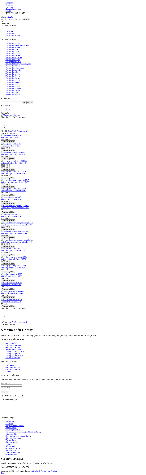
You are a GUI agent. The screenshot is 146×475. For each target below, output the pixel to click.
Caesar (7, 109)
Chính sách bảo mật (12, 369)
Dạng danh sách (22, 131)
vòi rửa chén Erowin (12, 95)
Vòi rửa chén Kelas (12, 43)
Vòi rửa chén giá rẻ (12, 72)
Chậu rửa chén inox (12, 438)
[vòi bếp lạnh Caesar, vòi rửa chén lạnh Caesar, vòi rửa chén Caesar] (11, 300)
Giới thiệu (9, 5)
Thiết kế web (35, 471)
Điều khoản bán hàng (13, 367)
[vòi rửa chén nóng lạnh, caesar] (13, 171)
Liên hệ (8, 11)
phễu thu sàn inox (11, 442)
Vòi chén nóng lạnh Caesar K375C (13, 259)
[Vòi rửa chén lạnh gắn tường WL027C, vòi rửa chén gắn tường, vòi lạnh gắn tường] (15, 206)
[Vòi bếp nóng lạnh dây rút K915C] (14, 152)
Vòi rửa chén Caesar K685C (11, 199)
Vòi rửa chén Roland (13, 88)
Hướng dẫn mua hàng (13, 9)
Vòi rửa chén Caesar (12, 47)
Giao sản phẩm (10, 343)
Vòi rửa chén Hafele (12, 90)
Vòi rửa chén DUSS (12, 56)
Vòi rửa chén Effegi (12, 86)
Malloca (8, 444)
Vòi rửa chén (10, 440)
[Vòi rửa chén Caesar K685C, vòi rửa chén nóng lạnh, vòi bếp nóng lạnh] (11, 197)
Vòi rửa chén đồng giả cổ (14, 68)
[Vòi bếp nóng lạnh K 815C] (11, 135)
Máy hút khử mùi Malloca (14, 426)
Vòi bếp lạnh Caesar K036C (11, 285)
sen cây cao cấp (11, 454)
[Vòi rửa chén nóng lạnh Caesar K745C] (15, 180)
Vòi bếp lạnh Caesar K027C (11, 302)
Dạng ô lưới (12, 131)
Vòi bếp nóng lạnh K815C (10, 137)
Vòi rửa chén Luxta (12, 60)
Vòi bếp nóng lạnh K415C (10, 146)
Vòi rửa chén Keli (11, 84)
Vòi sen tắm (9, 422)
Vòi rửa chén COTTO (13, 58)
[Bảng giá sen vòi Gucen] (10, 115)
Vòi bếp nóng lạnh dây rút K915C (13, 154)
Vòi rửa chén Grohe (12, 82)
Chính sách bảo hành (13, 345)
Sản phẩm (9, 7)
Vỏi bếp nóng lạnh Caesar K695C (13, 191)
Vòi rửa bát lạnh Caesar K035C (12, 293)
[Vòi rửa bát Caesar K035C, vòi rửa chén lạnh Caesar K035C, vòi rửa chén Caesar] (12, 291)
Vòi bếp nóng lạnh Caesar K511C (13, 250)
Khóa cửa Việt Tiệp (12, 452)
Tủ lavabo (9, 424)
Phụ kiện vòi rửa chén (13, 62)
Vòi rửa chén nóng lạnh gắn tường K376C (16, 242)
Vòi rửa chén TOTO (12, 51)
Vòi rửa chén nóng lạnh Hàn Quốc (18, 64)
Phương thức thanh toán (14, 356)
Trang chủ (9, 3)
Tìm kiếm (26, 19)
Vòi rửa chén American (13, 53)
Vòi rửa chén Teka (12, 92)
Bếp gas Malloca (11, 446)
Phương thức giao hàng (13, 354)
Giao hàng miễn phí (12, 347)
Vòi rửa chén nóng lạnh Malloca (17, 45)
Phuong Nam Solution (49, 471)
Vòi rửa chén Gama (12, 66)
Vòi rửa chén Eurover (13, 80)
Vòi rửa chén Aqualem (13, 70)
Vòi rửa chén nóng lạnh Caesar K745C (15, 182)
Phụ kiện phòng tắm (12, 430)
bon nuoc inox (10, 450)
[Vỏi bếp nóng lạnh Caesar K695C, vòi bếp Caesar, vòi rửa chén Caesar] (13, 189)
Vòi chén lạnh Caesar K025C (11, 276)
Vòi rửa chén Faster (12, 78)
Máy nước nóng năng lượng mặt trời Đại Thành (22, 432)
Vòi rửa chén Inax (12, 49)
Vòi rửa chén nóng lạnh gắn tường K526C (16, 225)
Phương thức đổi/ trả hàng (14, 351)
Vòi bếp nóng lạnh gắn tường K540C (14, 233)
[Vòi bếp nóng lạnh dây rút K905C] (14, 161)
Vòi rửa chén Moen (12, 76)
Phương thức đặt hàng (13, 358)
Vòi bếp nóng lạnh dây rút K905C (13, 163)
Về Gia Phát (9, 365)
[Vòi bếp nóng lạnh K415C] (11, 144)
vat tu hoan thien (11, 434)
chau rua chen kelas (12, 448)
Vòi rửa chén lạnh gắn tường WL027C (15, 208)
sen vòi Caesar (10, 428)
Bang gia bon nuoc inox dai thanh (17, 436)
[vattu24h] (7, 17)
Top (2, 473)
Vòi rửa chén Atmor (12, 74)
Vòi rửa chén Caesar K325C (11, 216)
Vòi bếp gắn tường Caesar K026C (13, 268)
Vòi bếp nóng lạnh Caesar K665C (13, 174)
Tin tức (8, 372)
